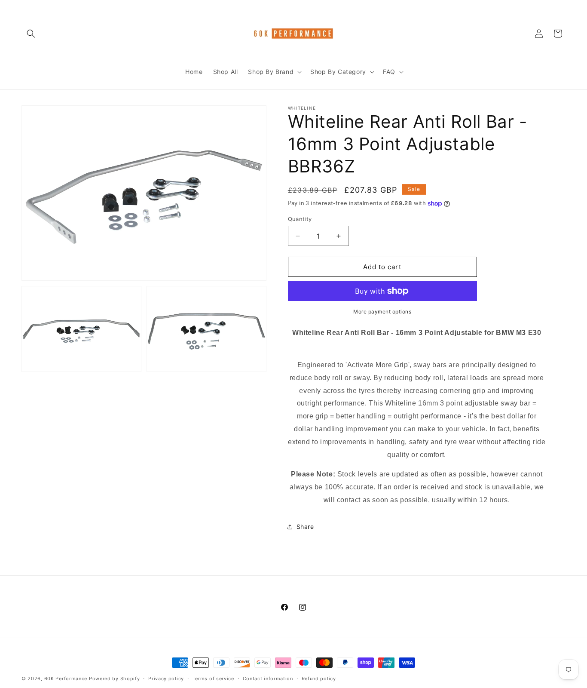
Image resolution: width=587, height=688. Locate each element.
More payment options (382, 311)
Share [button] (305, 526)
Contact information (268, 679)
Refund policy (319, 679)
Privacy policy (166, 679)
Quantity (300, 218)
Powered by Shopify (114, 679)
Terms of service (213, 679)
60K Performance (66, 679)
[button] (30, 33)
